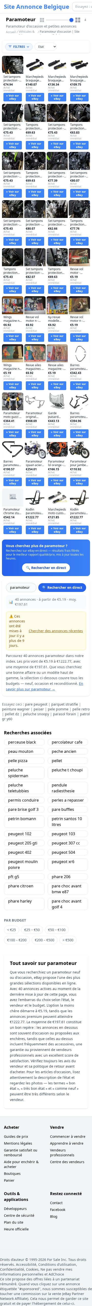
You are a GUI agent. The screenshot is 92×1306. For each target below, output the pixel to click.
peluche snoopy (36, 714)
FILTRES (19, 47)
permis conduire (23, 800)
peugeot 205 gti (22, 843)
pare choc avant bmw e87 (66, 888)
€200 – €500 (44, 940)
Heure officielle (16, 1229)
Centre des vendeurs (67, 1161)
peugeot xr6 (63, 861)
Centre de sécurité (19, 1215)
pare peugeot (36, 704)
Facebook (57, 1209)
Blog (53, 1216)
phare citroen (20, 886)
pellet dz (12, 714)
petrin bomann (22, 818)
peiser (39, 709)
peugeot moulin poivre (23, 864)
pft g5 (13, 876)
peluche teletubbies (18, 788)
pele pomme (58, 709)
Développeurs (15, 1208)
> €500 (68, 940)
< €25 (11, 929)
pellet (57, 760)
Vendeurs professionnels (62, 1152)
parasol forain (64, 714)
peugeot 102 (19, 833)
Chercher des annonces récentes (56, 630)
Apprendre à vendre (66, 1143)
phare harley (20, 901)
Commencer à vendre (67, 1136)
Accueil (11, 32)
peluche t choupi (67, 770)
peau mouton (20, 751)
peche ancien (64, 751)
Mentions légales (18, 1143)
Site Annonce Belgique (36, 7)
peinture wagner (16, 709)
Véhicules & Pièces (27, 33)
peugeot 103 (63, 833)
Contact (56, 1202)
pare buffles (63, 809)
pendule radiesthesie (63, 788)
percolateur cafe (67, 742)
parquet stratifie (64, 704)
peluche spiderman (18, 772)
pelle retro (81, 709)
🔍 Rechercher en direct (62, 587)
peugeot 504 (63, 852)
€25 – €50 (32, 929)
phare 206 (61, 876)
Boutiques (12, 1173)
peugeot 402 (19, 852)
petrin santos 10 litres (67, 821)
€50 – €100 (57, 929)
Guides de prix (16, 1136)
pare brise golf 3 (23, 809)
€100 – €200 (16, 940)
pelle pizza (17, 760)
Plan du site (13, 1222)
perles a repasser (68, 800)
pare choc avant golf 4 (66, 904)
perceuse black (22, 742)
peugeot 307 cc (66, 843)
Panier (9, 1180)
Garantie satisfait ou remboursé (20, 1152)
